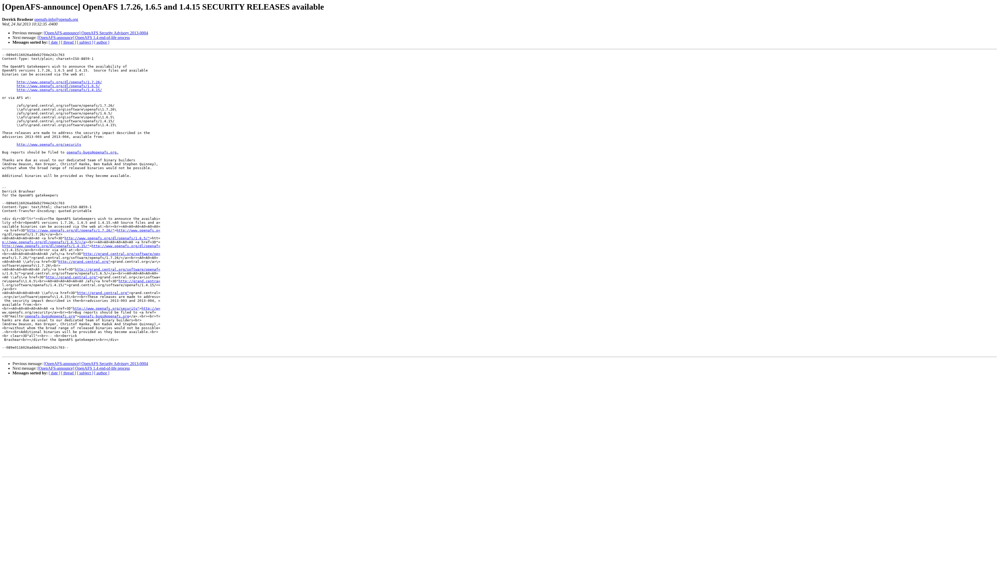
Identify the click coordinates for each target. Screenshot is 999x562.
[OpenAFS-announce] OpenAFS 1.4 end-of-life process (83, 37)
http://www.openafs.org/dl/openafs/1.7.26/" (70, 230)
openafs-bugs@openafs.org (50, 316)
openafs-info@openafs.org (56, 19)
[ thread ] (68, 42)
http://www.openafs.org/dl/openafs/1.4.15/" (45, 246)
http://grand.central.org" (84, 262)
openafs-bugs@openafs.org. (93, 152)
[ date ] (54, 42)
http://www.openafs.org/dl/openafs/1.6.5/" (107, 238)
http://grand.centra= (139, 281)
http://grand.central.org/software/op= (121, 254)
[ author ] (101, 42)
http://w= (151, 308)
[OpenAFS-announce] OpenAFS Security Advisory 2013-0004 (96, 33)
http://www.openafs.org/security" (106, 308)
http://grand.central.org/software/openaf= (117, 269)
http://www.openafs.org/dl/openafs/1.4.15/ (59, 90)
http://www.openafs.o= (138, 230)
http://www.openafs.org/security (49, 144)
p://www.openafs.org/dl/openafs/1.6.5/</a (43, 242)
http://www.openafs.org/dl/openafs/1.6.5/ (58, 86)
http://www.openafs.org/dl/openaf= (126, 246)
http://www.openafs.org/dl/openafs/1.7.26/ (59, 82)
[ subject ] (85, 42)
